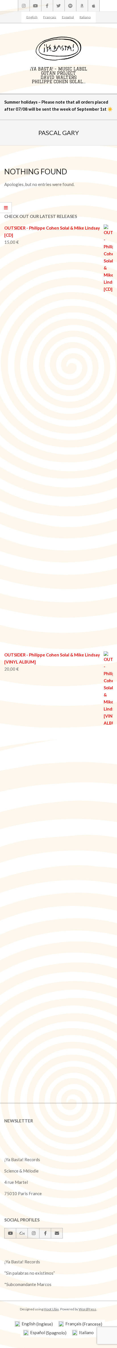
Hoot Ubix (51, 1309)
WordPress (87, 1309)
